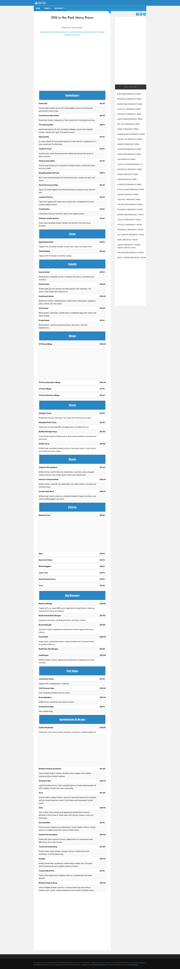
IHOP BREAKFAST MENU (126, 159)
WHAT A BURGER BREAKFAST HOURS (131, 258)
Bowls (76, 32)
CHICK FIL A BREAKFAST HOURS (129, 225)
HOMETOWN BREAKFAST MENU (129, 154)
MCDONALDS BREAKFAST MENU (129, 169)
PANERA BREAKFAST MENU (127, 174)
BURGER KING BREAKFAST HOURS (130, 215)
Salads (58, 32)
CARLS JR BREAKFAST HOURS (129, 220)
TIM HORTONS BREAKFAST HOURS (130, 253)
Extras (81, 32)
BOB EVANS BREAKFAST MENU (129, 94)
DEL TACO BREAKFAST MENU (128, 124)
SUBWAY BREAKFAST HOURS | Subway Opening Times (129, 246)
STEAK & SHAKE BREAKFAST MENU (130, 190)
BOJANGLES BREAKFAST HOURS (130, 210)
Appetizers (44, 32)
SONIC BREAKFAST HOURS (127, 240)
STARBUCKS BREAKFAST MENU (129, 184)
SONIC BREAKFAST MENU (127, 179)
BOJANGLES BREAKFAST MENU (129, 99)
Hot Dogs (99, 32)
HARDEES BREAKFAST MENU (128, 144)
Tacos (70, 32)
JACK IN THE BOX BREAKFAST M (129, 164)
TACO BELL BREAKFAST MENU (129, 200)
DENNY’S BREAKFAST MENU (128, 129)
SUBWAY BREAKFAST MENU (128, 195)
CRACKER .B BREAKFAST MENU (129, 114)
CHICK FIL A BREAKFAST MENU (129, 109)
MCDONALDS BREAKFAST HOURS (130, 230)
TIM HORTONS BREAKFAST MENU (130, 205)
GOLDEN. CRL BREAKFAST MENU (129, 139)
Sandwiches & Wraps (72, 35)
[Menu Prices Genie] (40, 3)
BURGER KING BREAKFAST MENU (129, 104)
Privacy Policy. (134, 965)
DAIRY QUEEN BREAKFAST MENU (129, 119)
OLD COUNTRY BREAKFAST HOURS (130, 235)
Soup (52, 32)
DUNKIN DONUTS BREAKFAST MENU (131, 134)
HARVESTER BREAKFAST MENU (129, 149)
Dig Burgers (90, 32)
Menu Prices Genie (99, 965)
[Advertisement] (72, 63)
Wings (64, 32)
